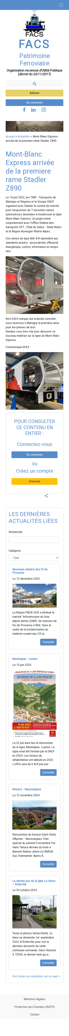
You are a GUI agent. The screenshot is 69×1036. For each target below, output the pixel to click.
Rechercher (16, 532)
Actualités (24, 136)
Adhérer (34, 93)
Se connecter (34, 102)
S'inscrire (34, 481)
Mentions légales (34, 999)
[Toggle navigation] (61, 4)
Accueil (10, 136)
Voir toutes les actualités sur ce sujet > (36, 976)
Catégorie (15, 550)
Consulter (48, 642)
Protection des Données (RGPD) (35, 1007)
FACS (34, 44)
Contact (34, 1014)
